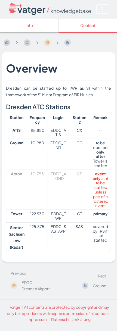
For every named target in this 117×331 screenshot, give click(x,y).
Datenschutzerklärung (71, 319)
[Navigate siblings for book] (17, 43)
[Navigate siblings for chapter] (37, 43)
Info (29, 25)
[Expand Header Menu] (102, 9)
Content (87, 25)
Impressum (36, 319)
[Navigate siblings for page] (57, 43)
